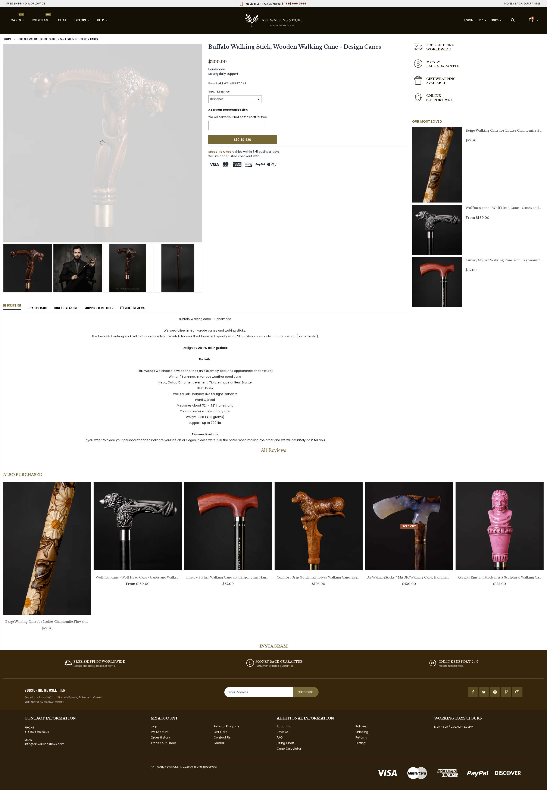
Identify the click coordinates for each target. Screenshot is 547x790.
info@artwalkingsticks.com (45, 744)
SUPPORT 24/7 (439, 100)
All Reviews (273, 450)
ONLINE (433, 96)
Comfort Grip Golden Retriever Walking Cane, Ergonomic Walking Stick (318, 577)
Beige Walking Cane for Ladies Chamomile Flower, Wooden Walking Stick (47, 622)
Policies (361, 726)
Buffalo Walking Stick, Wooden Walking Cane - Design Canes (294, 47)
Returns (361, 737)
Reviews (282, 732)
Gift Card (220, 732)
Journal (219, 743)
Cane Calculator (289, 748)
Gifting (361, 743)
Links (494, 20)
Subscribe (305, 692)
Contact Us (222, 737)
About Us (283, 726)
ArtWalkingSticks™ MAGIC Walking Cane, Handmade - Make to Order (409, 577)
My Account (160, 732)
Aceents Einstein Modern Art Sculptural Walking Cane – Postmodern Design (499, 577)
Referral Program (226, 726)
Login (468, 20)
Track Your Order (163, 743)
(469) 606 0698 (276, 3)
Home (8, 39)
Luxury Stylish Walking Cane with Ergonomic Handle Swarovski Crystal (228, 577)
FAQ (280, 737)
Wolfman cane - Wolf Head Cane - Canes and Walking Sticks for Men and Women (137, 577)
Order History (160, 737)
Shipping (362, 732)
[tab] (12, 305)
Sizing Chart (285, 743)
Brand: (213, 83)
